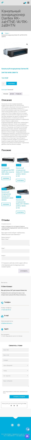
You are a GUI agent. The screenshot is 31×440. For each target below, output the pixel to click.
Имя (3, 248)
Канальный (10, 89)
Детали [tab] (12, 93)
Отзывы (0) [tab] (18, 93)
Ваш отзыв (5, 239)
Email (3, 255)
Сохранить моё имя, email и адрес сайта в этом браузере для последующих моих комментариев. (14, 265)
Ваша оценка (6, 237)
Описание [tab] (5, 93)
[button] (27, 44)
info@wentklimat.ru (6, 323)
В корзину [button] (6, 178)
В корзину (11, 83)
